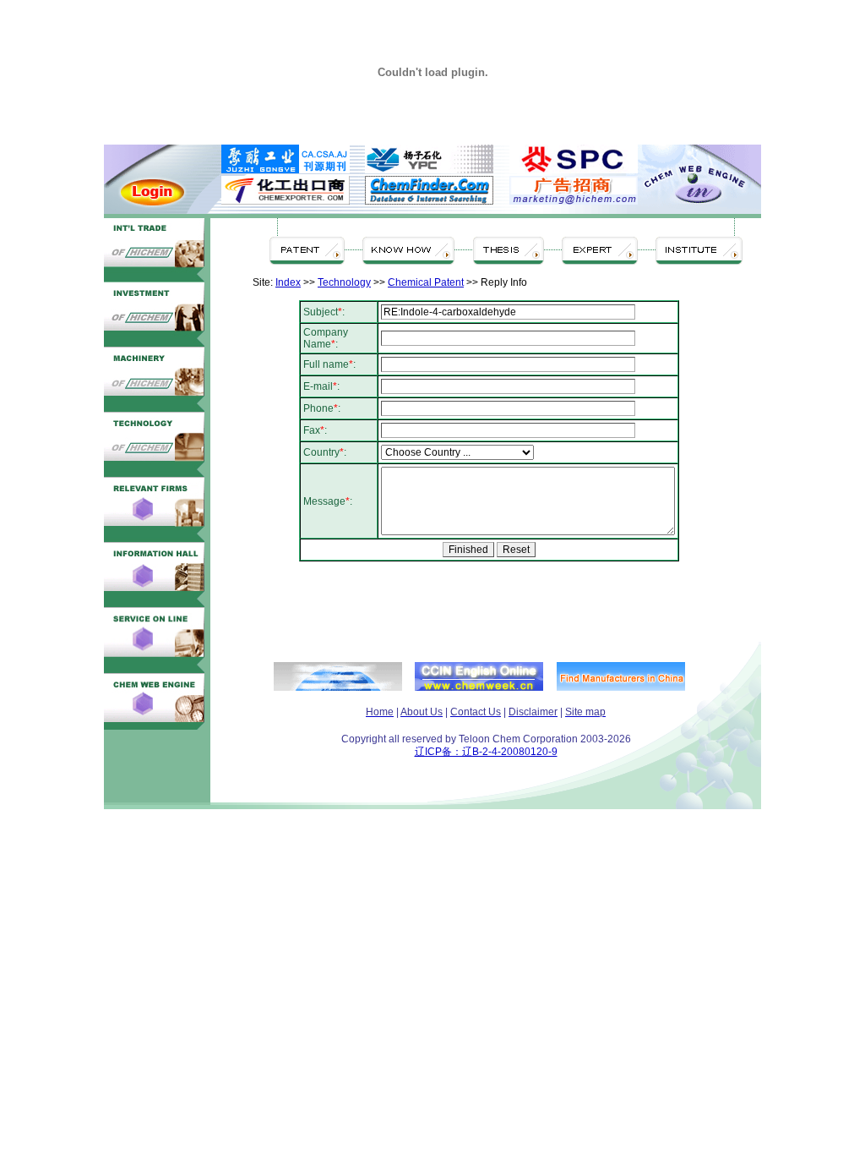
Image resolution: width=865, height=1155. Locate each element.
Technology (344, 282)
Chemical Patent (426, 282)
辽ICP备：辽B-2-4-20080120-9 (486, 752)
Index (288, 282)
